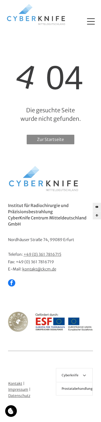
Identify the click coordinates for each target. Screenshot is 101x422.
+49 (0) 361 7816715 (42, 254)
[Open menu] (91, 21)
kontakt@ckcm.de (39, 269)
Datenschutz (19, 395)
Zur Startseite (50, 139)
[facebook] (11, 283)
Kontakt (15, 383)
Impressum (18, 389)
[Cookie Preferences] (11, 411)
